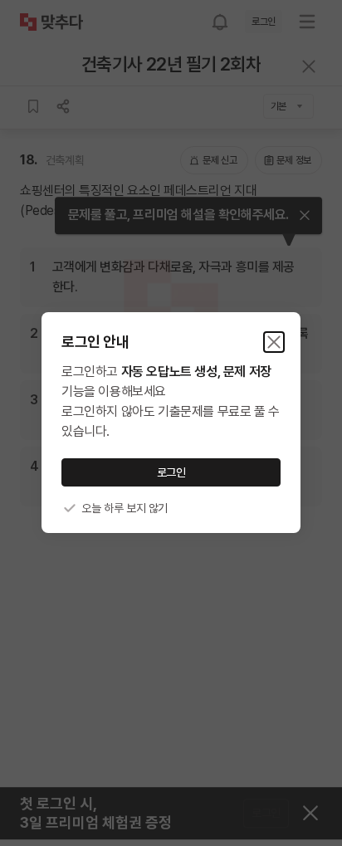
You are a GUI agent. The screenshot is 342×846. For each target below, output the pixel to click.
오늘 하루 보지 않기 (124, 508)
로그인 (171, 472)
